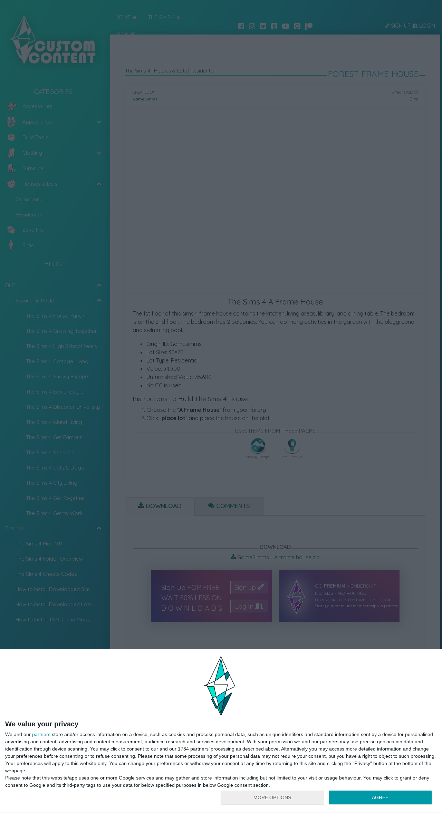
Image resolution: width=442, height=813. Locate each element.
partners (41, 734)
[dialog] (221, 731)
